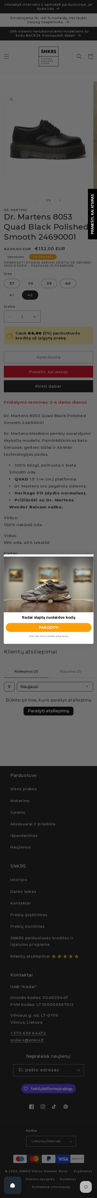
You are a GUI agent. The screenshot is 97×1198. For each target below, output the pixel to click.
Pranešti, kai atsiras (92, 214)
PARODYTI (48, 627)
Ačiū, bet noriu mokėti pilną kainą (48, 636)
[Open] (12, 1185)
